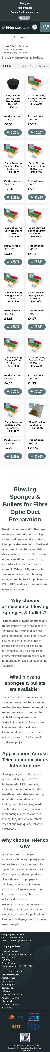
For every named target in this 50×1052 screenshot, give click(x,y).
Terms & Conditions (10, 1004)
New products (7, 987)
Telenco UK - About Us (11, 994)
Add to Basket (15, 132)
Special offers (7, 981)
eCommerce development (17, 1048)
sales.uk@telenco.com (21, 940)
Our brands (6, 1007)
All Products (6, 991)
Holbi (31, 1048)
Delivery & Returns (10, 997)
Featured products (10, 984)
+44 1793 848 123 (18, 937)
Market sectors (8, 977)
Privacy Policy (7, 1001)
